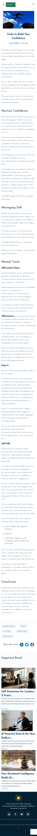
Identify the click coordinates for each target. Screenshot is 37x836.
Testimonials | (7, 806)
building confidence (8, 626)
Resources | (14, 808)
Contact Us (23, 808)
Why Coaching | (25, 804)
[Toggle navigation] (33, 4)
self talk (23, 626)
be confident (6, 631)
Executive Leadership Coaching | (23, 806)
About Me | (16, 804)
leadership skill (7, 636)
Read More (4, 709)
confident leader (21, 631)
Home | (8, 804)
